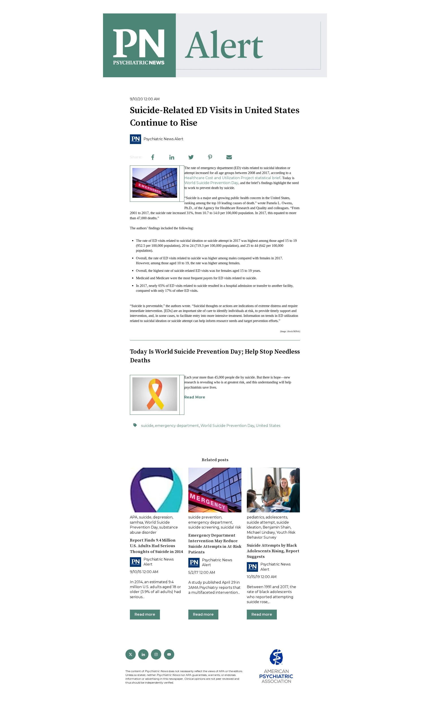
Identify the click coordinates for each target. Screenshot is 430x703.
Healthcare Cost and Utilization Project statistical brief (232, 178)
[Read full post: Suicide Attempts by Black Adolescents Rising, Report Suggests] (273, 490)
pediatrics (255, 517)
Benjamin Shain (276, 527)
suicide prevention (204, 517)
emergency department (177, 426)
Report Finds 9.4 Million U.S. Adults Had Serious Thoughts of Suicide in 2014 (156, 546)
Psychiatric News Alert (163, 139)
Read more (145, 614)
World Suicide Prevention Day (211, 183)
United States (268, 426)
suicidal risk (231, 527)
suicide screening (203, 527)
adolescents (276, 517)
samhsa (136, 522)
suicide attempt (261, 522)
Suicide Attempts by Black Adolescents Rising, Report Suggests (273, 551)
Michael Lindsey (261, 532)
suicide (147, 426)
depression (162, 517)
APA (134, 517)
